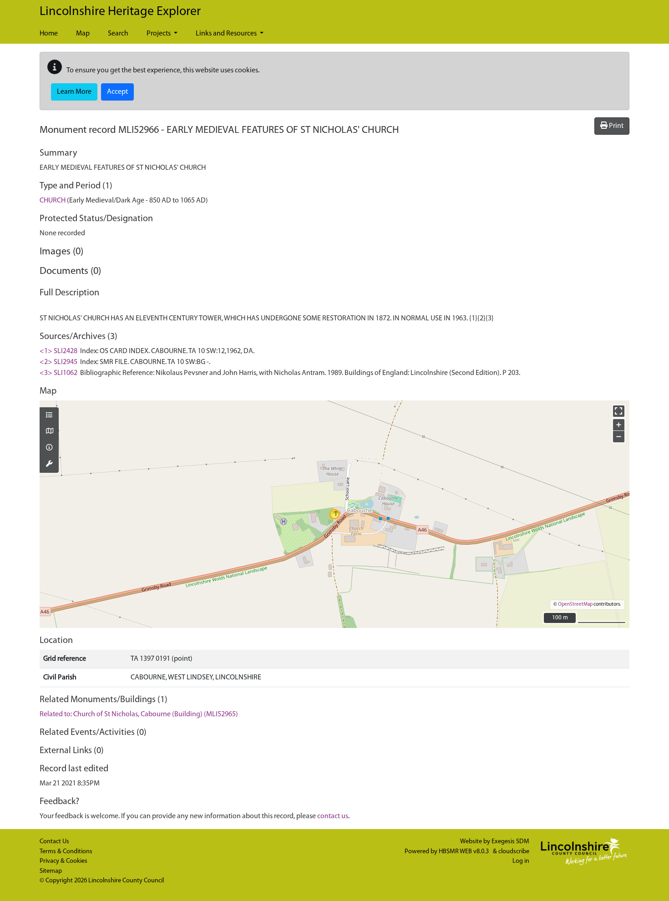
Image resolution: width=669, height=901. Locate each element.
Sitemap (51, 871)
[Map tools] (49, 464)
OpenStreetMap (575, 604)
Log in (520, 861)
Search (118, 33)
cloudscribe (513, 851)
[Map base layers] (49, 432)
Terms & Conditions (66, 851)
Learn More (74, 92)
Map (83, 33)
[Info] (49, 448)
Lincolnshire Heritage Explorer (120, 11)
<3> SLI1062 (58, 373)
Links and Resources (227, 33)
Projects (159, 33)
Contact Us (54, 841)
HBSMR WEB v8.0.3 (464, 851)
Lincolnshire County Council (126, 880)
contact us (332, 816)
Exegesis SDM (510, 841)
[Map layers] (49, 416)
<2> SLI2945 (58, 362)
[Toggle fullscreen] (618, 411)
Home (49, 33)
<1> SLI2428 (58, 351)
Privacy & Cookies (63, 861)
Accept (117, 92)
